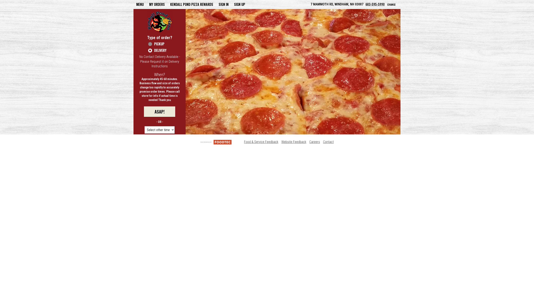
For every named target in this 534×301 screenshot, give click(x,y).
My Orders (157, 4)
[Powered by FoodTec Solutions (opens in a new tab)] (216, 142)
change (391, 4)
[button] (159, 21)
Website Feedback (293, 142)
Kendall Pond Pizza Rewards (191, 4)
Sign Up (239, 4)
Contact (328, 142)
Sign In (224, 4)
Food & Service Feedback (261, 142)
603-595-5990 (375, 4)
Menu (140, 4)
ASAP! (160, 111)
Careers (314, 142)
